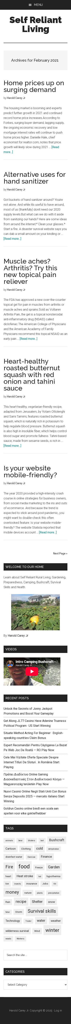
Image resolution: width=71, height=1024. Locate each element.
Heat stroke (25, 876)
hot (39, 876)
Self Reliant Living (35, 24)
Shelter (37, 902)
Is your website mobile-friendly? (30, 471)
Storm (18, 911)
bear (20, 840)
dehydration (53, 849)
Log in (58, 1010)
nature (27, 892)
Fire (9, 866)
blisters (31, 840)
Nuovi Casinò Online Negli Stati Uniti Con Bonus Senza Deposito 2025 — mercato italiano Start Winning (35, 796)
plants (40, 893)
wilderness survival (17, 931)
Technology (12, 920)
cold (39, 848)
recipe (21, 901)
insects (17, 884)
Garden (54, 867)
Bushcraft (56, 840)
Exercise (31, 857)
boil (42, 840)
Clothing (26, 848)
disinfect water (13, 856)
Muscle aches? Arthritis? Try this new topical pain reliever (30, 271)
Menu (38, 5)
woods (8, 938)
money (12, 892)
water (41, 920)
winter (52, 930)
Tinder (28, 921)
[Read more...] (12, 239)
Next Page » (60, 553)
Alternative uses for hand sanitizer (35, 177)
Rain (7, 902)
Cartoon (10, 848)
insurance (31, 883)
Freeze (39, 867)
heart (8, 876)
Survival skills (42, 911)
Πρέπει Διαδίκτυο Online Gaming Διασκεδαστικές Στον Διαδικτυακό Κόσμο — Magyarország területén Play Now (34, 779)
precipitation (53, 893)
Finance (46, 856)
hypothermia (53, 876)
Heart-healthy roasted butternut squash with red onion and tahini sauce (32, 374)
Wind (37, 931)
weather (56, 920)
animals (9, 840)
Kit (55, 884)
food (24, 866)
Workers (20, 938)
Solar (7, 912)
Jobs (45, 883)
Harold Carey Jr (18, 635)
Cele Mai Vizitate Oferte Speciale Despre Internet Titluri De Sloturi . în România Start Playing (31, 762)
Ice (7, 883)
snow (51, 902)
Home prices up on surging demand (34, 86)
